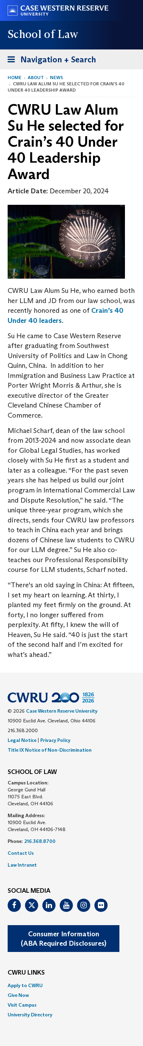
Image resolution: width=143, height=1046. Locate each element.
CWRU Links (26, 972)
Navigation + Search (49, 61)
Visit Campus (22, 1005)
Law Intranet (22, 865)
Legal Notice (22, 740)
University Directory (30, 1015)
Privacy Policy (55, 740)
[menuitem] (71, 985)
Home (15, 77)
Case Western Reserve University (62, 711)
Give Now (18, 995)
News (56, 77)
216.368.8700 (40, 841)
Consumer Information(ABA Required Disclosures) (63, 938)
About (36, 77)
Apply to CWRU (25, 985)
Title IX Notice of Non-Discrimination (50, 750)
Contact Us (21, 853)
